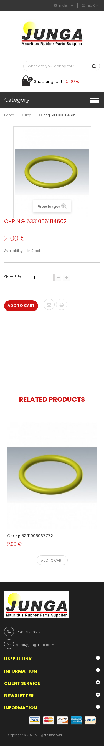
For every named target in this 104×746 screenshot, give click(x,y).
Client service (22, 683)
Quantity (12, 276)
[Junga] (52, 33)
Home (9, 115)
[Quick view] (44, 517)
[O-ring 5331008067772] (52, 474)
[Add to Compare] (57, 517)
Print (61, 305)
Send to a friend (49, 305)
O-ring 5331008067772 (30, 536)
